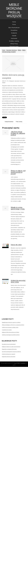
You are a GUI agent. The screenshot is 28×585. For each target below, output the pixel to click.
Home (3, 50)
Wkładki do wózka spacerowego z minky (18, 208)
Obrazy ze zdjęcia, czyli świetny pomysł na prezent (18, 172)
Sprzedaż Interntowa (11, 50)
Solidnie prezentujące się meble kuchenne (11, 334)
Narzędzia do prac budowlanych (9, 344)
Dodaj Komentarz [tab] (9, 121)
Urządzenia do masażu (7, 329)
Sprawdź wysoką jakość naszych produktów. (11, 351)
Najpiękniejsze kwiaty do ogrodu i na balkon (11, 322)
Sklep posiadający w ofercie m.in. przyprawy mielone (13, 324)
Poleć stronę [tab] (19, 121)
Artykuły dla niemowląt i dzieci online (18, 281)
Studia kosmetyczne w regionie (8, 354)
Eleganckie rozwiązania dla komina (9, 349)
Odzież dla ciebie (16, 245)
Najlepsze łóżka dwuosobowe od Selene (10, 332)
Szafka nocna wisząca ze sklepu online (10, 327)
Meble (19, 50)
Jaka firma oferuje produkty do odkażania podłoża (18, 133)
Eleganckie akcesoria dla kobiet (8, 356)
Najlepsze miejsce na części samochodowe (11, 346)
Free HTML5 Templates (20, 363)
